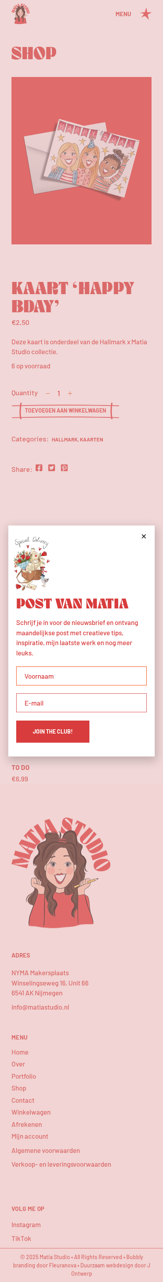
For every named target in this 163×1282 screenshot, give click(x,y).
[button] (144, 536)
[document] (81, 641)
